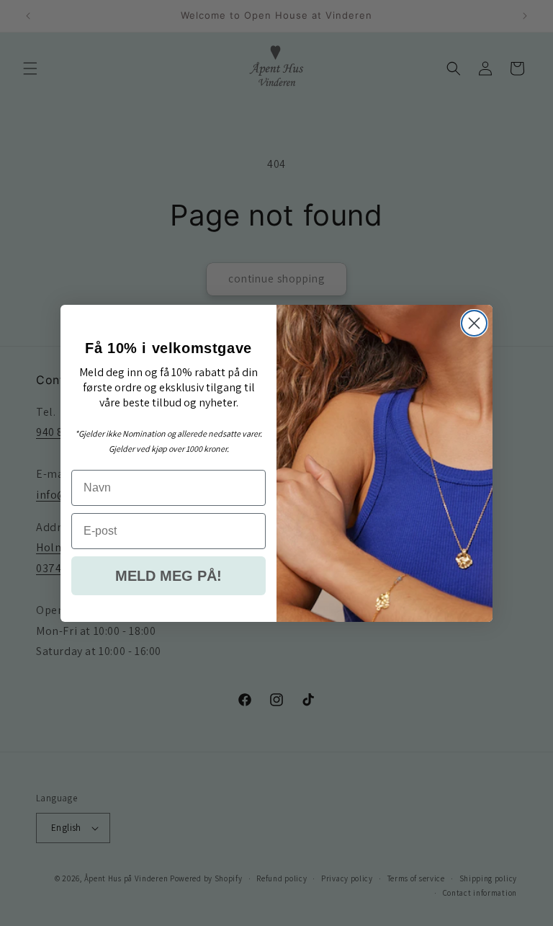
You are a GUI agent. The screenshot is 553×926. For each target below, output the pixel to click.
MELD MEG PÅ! (168, 576)
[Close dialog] (474, 323)
